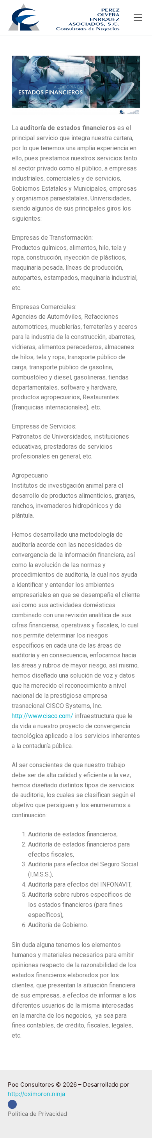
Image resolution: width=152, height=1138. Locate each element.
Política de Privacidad (37, 1113)
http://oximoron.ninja (36, 1094)
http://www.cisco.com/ (42, 716)
